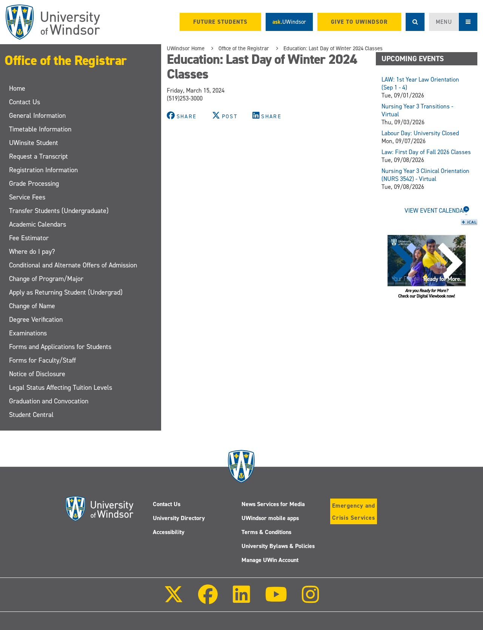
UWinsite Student (33, 142)
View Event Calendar (436, 211)
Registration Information (43, 169)
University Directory (179, 518)
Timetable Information (40, 129)
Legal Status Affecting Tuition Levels (60, 387)
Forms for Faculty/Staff (42, 360)
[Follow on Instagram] (310, 600)
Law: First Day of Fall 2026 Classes (426, 152)
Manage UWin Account (270, 560)
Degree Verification (36, 319)
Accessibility (169, 532)
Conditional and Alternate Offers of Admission (73, 265)
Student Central (31, 414)
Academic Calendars (37, 224)
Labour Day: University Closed (420, 133)
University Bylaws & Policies (278, 546)
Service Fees (27, 197)
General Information (37, 115)
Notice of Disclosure (37, 373)
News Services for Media (273, 504)
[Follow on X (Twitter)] (173, 600)
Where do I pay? (32, 251)
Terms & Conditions (266, 532)
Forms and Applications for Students (60, 346)
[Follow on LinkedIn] (241, 600)
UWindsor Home (186, 48)
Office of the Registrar (66, 60)
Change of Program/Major (46, 278)
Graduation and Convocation (48, 401)
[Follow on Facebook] (208, 600)
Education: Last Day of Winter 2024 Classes (333, 48)
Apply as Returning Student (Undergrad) (66, 292)
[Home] (53, 22)
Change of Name (32, 305)
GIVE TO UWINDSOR (359, 22)
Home (17, 88)
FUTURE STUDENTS (220, 22)
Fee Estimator (29, 237)
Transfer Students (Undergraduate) (59, 210)
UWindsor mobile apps (270, 518)
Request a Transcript (38, 156)
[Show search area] (415, 22)
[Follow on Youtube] (276, 600)
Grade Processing (34, 183)
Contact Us (24, 102)
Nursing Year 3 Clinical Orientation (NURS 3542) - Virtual (425, 175)
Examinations (28, 333)
